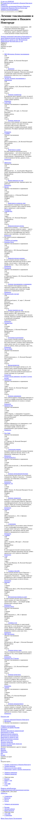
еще (26, 8)
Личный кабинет (9, 809)
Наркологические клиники (16, 258)
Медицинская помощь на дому (17, 597)
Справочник (4, 8)
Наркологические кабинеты (9, 734)
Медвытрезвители (13, 365)
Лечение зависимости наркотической (12, 731)
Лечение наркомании (14, 396)
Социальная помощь (14, 449)
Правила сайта (5, 788)
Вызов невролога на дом (15, 180)
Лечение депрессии (14, 120)
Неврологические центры (16, 226)
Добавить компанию (10, 772)
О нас (6, 785)
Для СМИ (7, 783)
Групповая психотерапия (15, 337)
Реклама (16, 727)
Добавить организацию (8, 9)
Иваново (3, 750)
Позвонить (7, 77)
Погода (17, 8)
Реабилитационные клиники (10, 739)
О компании (8, 815)
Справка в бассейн (14, 571)
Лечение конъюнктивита (15, 704)
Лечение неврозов (6, 745)
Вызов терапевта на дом (15, 310)
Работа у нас (8, 780)
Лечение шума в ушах (15, 650)
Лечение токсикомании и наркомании (20, 284)
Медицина (7, 721)
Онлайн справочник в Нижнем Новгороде (17, 764)
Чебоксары (4, 752)
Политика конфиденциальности (8, 789)
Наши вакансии (9, 810)
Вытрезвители (25, 38)
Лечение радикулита (14, 674)
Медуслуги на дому (7, 740)
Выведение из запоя (14, 149)
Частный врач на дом (16, 41)
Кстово (3, 755)
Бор (2, 753)
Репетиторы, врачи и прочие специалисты (17, 769)
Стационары (12, 524)
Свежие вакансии (9, 766)
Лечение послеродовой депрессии (11, 743)
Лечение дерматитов (14, 498)
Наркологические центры (12, 38)
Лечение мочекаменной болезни (18, 473)
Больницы (11, 68)
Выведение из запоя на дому (9, 40)
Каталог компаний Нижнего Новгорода (16, 719)
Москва (3, 748)
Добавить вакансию (10, 774)
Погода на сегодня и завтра (12, 768)
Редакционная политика (21, 790)
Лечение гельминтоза (14, 94)
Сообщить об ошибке (7, 727)
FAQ (5, 782)
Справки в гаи (12, 623)
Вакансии (12, 8)
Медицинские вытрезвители (9, 735)
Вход (16, 9)
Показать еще (5, 716)
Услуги (22, 8)
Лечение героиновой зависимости (11, 36)
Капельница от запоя (7, 732)
